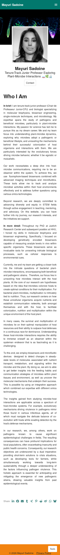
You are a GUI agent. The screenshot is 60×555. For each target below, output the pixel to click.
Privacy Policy (43, 553)
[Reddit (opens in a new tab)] (40, 501)
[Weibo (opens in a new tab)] (45, 501)
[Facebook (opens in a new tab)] (17, 501)
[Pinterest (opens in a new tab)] (36, 501)
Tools (52, 549)
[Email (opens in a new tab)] (22, 501)
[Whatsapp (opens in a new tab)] (50, 501)
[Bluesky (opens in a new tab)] (54, 501)
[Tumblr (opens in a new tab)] (26, 501)
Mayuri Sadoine (12, 5)
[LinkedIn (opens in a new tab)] (13, 501)
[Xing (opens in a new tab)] (31, 501)
